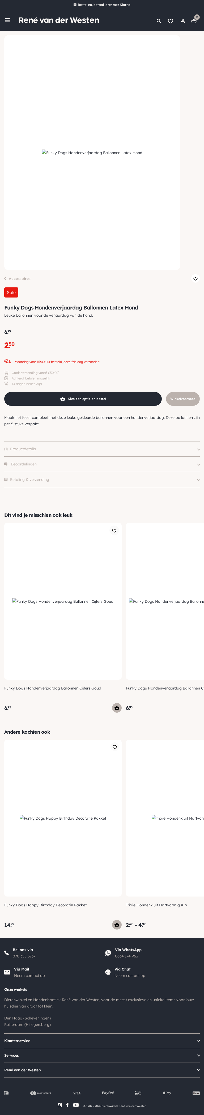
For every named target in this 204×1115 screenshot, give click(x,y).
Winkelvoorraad (183, 399)
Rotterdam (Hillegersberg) (27, 1024)
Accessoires (20, 278)
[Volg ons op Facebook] (67, 1105)
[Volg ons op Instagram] (60, 1105)
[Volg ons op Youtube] (76, 1105)
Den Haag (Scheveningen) (27, 1018)
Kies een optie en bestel (87, 399)
